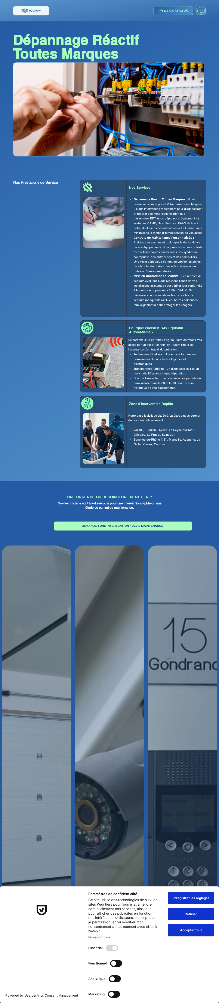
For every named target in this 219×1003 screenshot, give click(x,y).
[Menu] (201, 11)
